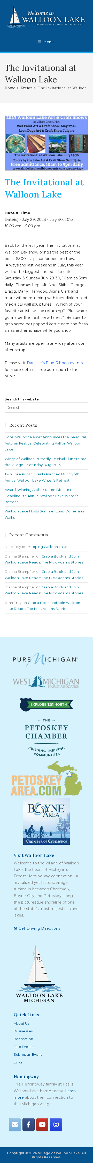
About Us (21, 1023)
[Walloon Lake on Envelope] (15, 1124)
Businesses (23, 1031)
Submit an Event (28, 1054)
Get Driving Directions (38, 928)
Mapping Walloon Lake (47, 547)
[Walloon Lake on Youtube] (42, 1124)
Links (18, 1062)
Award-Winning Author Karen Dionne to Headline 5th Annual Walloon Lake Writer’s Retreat (41, 496)
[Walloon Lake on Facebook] (28, 1124)
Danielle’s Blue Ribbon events (55, 363)
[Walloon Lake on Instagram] (56, 1124)
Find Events (23, 1047)
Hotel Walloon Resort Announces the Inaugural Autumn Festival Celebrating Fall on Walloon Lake (45, 443)
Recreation (23, 1039)
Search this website (22, 399)
